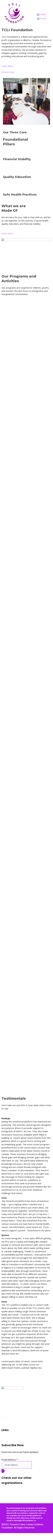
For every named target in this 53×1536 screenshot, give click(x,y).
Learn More (7, 65)
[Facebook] (1, 1416)
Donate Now (7, 72)
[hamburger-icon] (40, 5)
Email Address (9, 1459)
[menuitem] (41, 14)
